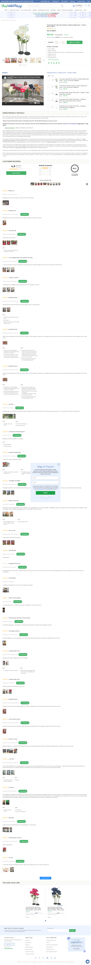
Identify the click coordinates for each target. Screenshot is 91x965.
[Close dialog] (59, 464)
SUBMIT (45, 492)
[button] (88, 962)
